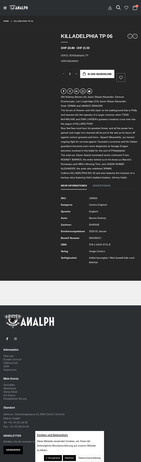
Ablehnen (69, 458)
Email (89, 91)
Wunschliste (10, 391)
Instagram (15, 338)
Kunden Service (12, 359)
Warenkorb (9, 388)
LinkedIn (76, 91)
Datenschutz (10, 362)
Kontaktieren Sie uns (15, 398)
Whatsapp (83, 91)
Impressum (10, 369)
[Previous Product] (130, 36)
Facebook (63, 91)
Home (6, 21)
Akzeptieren (54, 458)
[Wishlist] (126, 8)
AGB (6, 366)
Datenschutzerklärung (89, 458)
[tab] (74, 186)
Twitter (70, 91)
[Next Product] (135, 36)
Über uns (8, 355)
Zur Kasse (9, 395)
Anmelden (9, 384)
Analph (16, 418)
